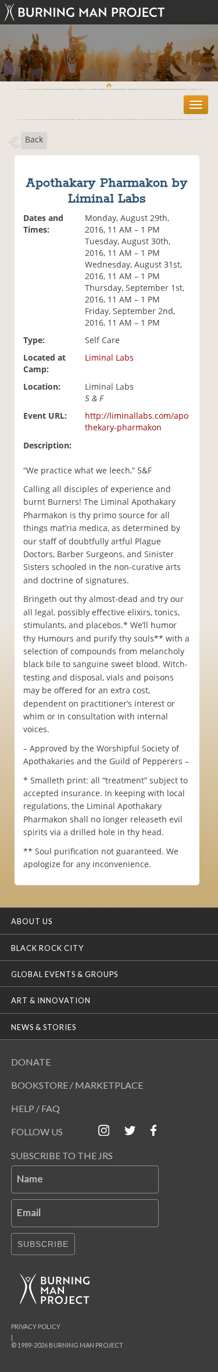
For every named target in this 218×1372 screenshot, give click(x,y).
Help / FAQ (35, 1108)
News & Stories (43, 1027)
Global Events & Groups (64, 974)
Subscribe (43, 1244)
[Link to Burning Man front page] (109, 12)
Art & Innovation (51, 1000)
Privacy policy (35, 1326)
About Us (31, 921)
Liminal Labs (109, 357)
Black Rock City (47, 948)
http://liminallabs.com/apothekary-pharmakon (136, 421)
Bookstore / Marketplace (77, 1085)
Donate (31, 1061)
